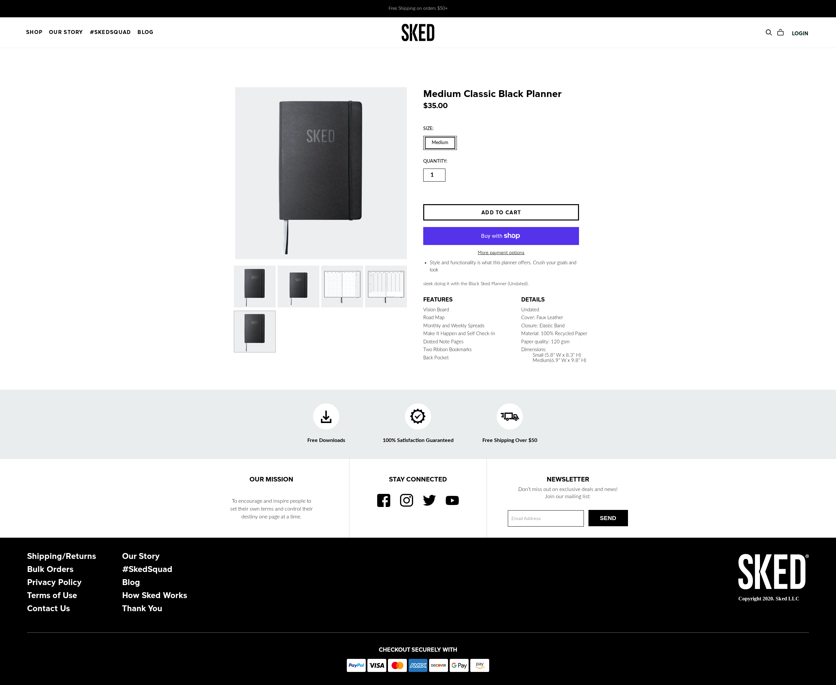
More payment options (501, 252)
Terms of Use (52, 595)
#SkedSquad (110, 32)
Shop (34, 32)
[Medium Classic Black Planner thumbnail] (255, 286)
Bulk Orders (50, 569)
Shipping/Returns (61, 556)
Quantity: (435, 161)
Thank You (142, 608)
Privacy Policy (54, 582)
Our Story (66, 32)
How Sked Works (154, 595)
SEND (608, 518)
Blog (145, 32)
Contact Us (48, 608)
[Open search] (769, 32)
